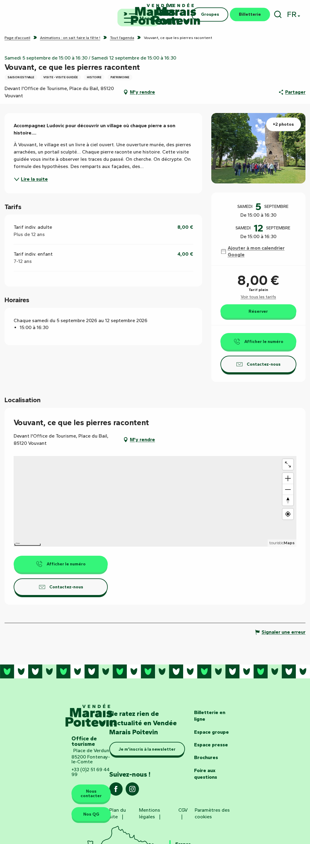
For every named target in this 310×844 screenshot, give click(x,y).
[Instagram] (132, 791)
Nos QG (91, 814)
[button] (278, 14)
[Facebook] (116, 791)
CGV (183, 810)
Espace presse (211, 745)
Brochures (206, 757)
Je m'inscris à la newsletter (147, 749)
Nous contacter (91, 793)
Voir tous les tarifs (258, 296)
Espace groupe (211, 732)
